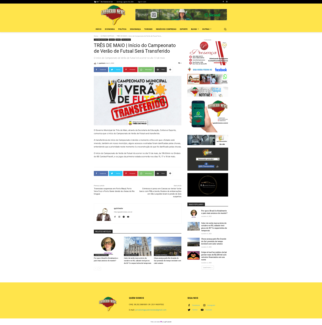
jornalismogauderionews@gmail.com (150, 310)
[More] (170, 69)
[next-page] (99, 268)
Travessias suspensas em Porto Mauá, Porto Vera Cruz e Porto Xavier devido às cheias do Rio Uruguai (114, 191)
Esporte (111, 39)
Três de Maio (126, 39)
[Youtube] (202, 310)
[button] (225, 29)
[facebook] (115, 216)
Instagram (211, 305)
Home (96, 36)
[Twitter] (189, 310)
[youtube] (128, 216)
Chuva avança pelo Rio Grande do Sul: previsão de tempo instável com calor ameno (167, 260)
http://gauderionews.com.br (123, 212)
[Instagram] (226, 1)
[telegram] (124, 216)
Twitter (195, 310)
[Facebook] (223, 1)
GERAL (118, 39)
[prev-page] (95, 268)
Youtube (208, 310)
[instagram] (119, 216)
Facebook (196, 305)
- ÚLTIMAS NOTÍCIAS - (107, 36)
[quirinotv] (95, 63)
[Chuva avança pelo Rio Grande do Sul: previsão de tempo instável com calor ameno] (167, 246)
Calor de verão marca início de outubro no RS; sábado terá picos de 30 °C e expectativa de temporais (137, 260)
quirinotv (102, 63)
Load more (207, 267)
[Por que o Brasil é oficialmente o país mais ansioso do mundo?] (107, 246)
